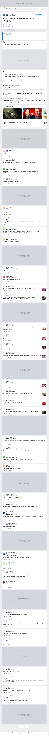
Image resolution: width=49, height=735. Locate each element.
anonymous (7, 85)
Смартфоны (12, 85)
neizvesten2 (7, 74)
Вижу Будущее (12, 151)
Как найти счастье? (9, 82)
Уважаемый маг (12, 15)
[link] (12, 117)
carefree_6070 (7, 80)
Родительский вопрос (16, 91)
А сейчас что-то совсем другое (16, 98)
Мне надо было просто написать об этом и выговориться (21, 76)
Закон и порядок (13, 555)
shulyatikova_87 (8, 91)
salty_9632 (7, 98)
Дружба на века (13, 74)
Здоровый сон (12, 239)
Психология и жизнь (13, 457)
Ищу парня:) (6, 87)
